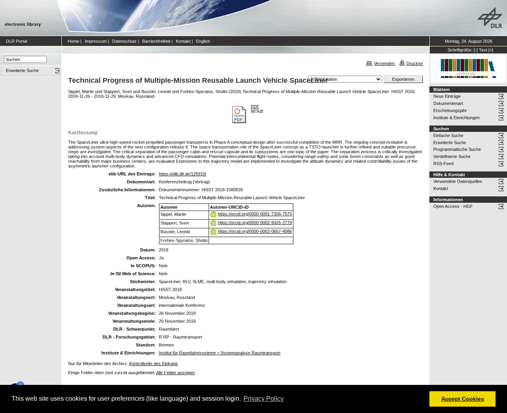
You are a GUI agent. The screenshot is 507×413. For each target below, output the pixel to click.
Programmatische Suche (457, 149)
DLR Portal (16, 41)
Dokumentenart (448, 103)
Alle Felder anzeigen (175, 372)
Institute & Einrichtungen (456, 117)
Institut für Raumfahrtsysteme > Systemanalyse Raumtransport (219, 352)
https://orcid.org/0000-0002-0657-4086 (255, 231)
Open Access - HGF (453, 206)
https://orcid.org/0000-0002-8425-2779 (255, 222)
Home (73, 41)
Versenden (385, 63)
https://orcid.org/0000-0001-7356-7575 (255, 213)
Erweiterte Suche (449, 142)
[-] (476, 50)
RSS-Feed (443, 163)
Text (483, 50)
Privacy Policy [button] (264, 398)
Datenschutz (124, 41)
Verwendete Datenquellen (457, 181)
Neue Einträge (447, 96)
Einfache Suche (448, 135)
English (203, 41)
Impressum (96, 41)
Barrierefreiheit (156, 41)
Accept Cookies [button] (462, 399)
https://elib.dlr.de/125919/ (182, 173)
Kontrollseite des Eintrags (153, 363)
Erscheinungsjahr (450, 110)
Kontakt (183, 41)
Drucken (414, 63)
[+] (490, 50)
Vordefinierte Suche (452, 156)
